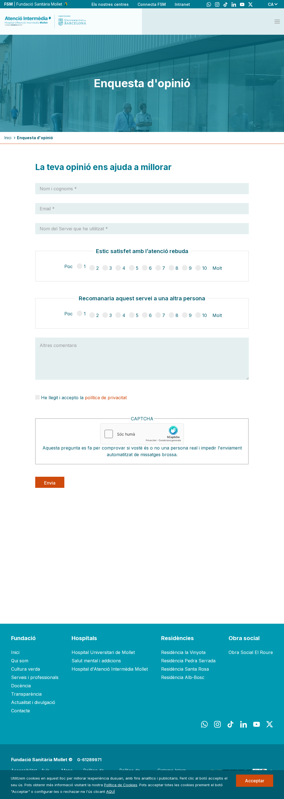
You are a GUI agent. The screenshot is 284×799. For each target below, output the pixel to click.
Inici (7, 137)
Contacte (20, 710)
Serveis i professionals (35, 677)
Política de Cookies (120, 785)
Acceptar (254, 780)
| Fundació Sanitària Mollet (33, 4)
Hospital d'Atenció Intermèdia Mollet (110, 669)
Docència (21, 685)
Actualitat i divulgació (33, 702)
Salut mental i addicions (96, 660)
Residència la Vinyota (183, 652)
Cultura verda (25, 669)
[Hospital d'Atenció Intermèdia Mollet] (45, 21)
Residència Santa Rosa (185, 669)
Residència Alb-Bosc (182, 677)
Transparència (26, 694)
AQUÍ (110, 791)
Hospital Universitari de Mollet (103, 652)
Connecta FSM (152, 4)
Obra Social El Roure (251, 652)
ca (270, 4)
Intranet (182, 4)
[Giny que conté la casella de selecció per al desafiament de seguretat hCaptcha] (142, 434)
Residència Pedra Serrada (188, 660)
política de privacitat (106, 397)
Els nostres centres (110, 4)
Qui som (19, 660)
